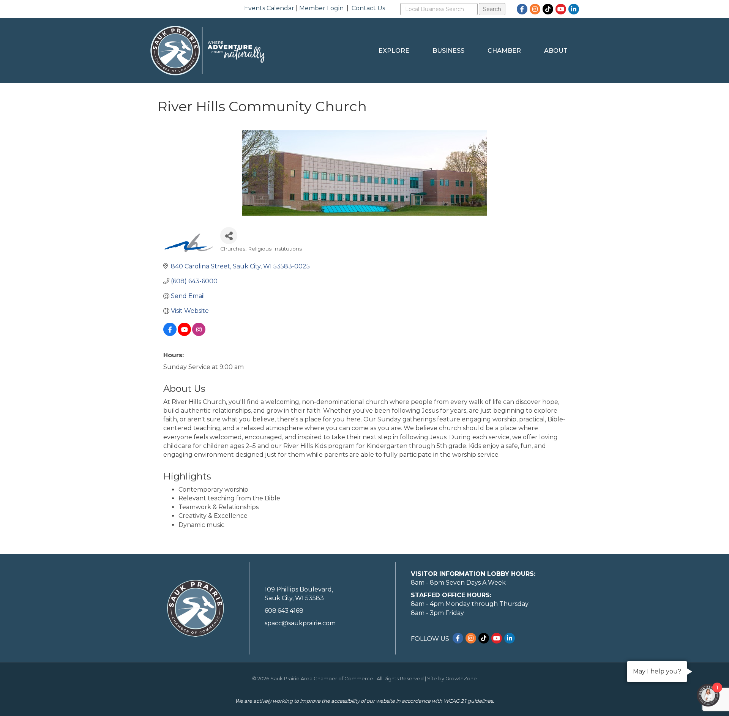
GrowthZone (461, 678)
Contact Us (368, 8)
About (556, 50)
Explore (394, 50)
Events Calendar (269, 8)
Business (448, 50)
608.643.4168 (284, 610)
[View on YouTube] (184, 333)
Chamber (504, 50)
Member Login (321, 8)
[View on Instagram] (198, 333)
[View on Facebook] (170, 333)
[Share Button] (228, 235)
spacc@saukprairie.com (300, 623)
